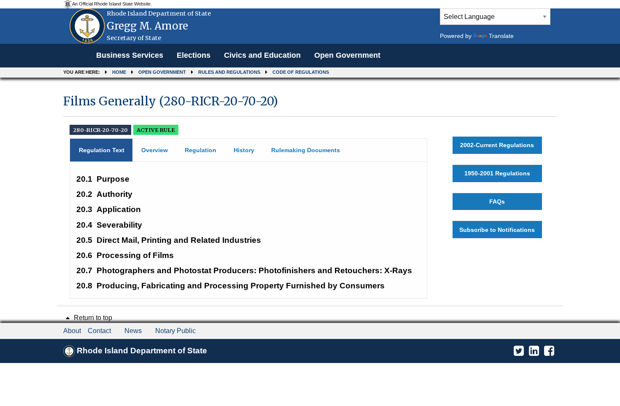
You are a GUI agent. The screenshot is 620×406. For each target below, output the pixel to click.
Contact (99, 330)
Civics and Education (262, 55)
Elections (193, 55)
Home (119, 72)
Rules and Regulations (229, 72)
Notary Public (175, 330)
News (133, 330)
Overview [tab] (154, 150)
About (72, 330)
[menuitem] (129, 55)
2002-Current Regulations (497, 145)
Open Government (347, 55)
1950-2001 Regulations (497, 173)
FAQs (497, 201)
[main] (310, 192)
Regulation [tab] (200, 150)
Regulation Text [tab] (101, 150)
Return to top (92, 317)
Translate (501, 35)
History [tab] (244, 150)
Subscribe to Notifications (497, 229)
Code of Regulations (300, 72)
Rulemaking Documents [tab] (305, 150)
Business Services (129, 55)
